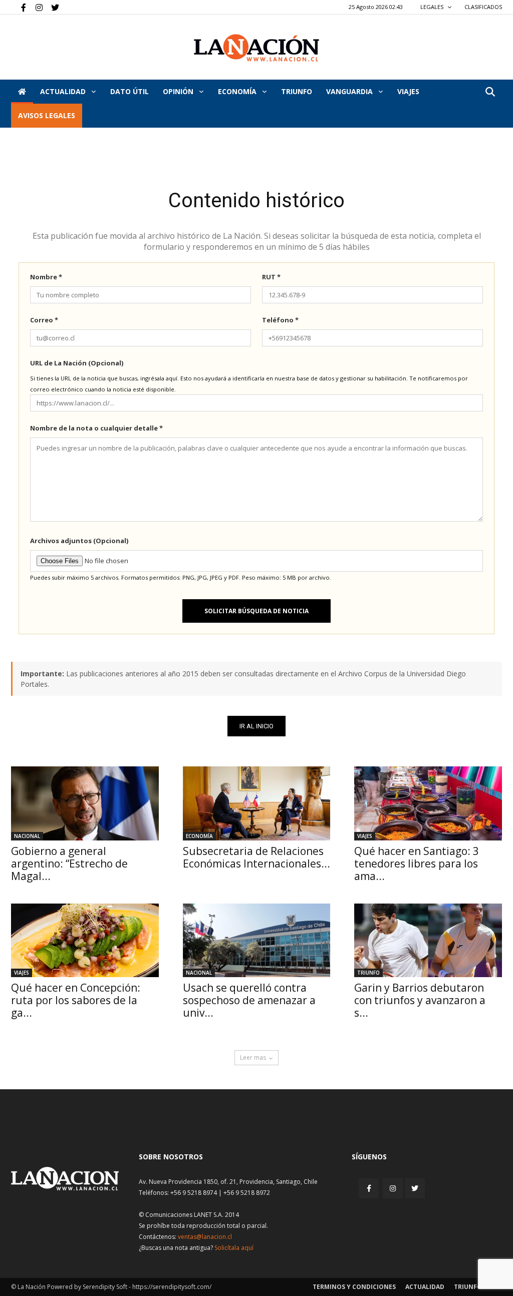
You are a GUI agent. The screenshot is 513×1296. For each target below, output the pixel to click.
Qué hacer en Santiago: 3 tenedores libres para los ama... (416, 863)
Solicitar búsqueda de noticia (256, 611)
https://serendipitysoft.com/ (171, 1286)
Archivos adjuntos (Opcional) (79, 540)
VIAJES (408, 91)
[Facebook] (18, 7)
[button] (490, 92)
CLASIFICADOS (483, 7)
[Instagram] (35, 7)
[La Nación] (256, 48)
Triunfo (296, 91)
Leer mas (253, 1057)
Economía (238, 91)
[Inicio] (22, 92)
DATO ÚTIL (129, 91)
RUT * (271, 276)
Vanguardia (350, 91)
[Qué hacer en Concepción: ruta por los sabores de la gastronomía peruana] (85, 940)
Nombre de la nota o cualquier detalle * (96, 428)
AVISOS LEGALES (46, 115)
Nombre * (46, 276)
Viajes (364, 835)
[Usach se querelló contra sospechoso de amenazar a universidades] (257, 940)
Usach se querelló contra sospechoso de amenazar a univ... (249, 1000)
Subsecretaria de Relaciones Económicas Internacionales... (256, 857)
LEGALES (432, 7)
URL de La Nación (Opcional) (76, 362)
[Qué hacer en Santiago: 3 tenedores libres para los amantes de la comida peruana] (428, 803)
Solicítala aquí (233, 1247)
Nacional (27, 835)
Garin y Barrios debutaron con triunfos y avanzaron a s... (419, 1000)
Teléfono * (280, 319)
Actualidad (64, 91)
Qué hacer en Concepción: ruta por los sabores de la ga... (75, 1000)
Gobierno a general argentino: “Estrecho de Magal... (69, 863)
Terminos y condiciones (354, 1286)
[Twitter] (51, 7)
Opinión (179, 91)
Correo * (44, 319)
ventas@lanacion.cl (205, 1236)
